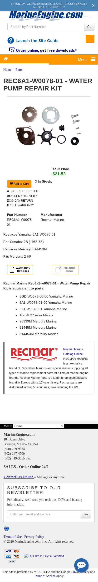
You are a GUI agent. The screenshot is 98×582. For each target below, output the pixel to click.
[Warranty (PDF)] (21, 270)
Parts (19, 69)
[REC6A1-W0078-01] (49, 128)
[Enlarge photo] (67, 270)
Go (89, 27)
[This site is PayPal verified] (45, 556)
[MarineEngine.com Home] (49, 16)
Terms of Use (13, 537)
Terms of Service (45, 575)
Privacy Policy (34, 537)
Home (7, 69)
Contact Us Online (19, 477)
